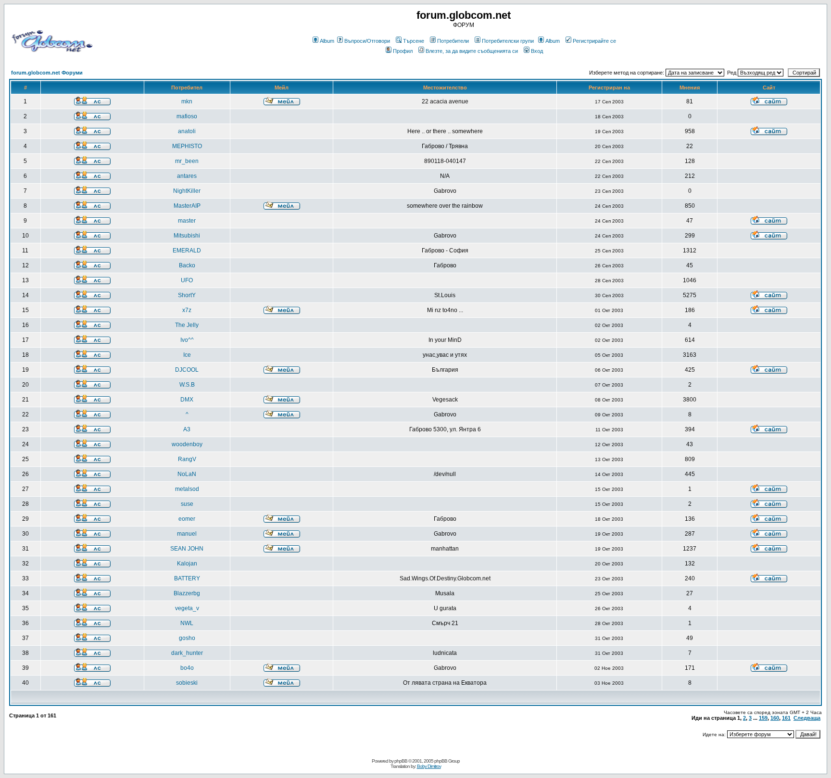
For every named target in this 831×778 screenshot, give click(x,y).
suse (187, 504)
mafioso (186, 116)
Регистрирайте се (594, 41)
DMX (186, 399)
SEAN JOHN (186, 548)
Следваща (806, 718)
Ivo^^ (187, 340)
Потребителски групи (508, 41)
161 (786, 718)
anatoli (187, 131)
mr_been (187, 161)
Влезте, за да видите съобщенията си (472, 51)
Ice (187, 354)
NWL (186, 623)
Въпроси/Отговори (367, 41)
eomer (186, 518)
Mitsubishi (187, 235)
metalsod (187, 489)
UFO (187, 280)
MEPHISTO (187, 146)
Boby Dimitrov (429, 766)
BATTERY (187, 578)
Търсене (413, 41)
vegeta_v (187, 608)
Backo (187, 265)
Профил (403, 51)
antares (187, 176)
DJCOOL (187, 369)
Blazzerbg (187, 593)
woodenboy (187, 444)
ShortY (187, 295)
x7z (186, 310)
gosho (187, 638)
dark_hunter (187, 653)
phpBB (400, 761)
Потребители (453, 41)
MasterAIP (187, 205)
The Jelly (187, 325)
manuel (187, 533)
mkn (186, 101)
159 (763, 718)
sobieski (187, 682)
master (187, 220)
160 (774, 718)
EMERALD (187, 250)
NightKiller (187, 191)
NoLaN (186, 474)
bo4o (187, 668)
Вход (537, 51)
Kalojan (187, 563)
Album (327, 41)
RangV (187, 459)
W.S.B (187, 384)
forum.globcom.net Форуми (47, 72)
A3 (186, 429)
